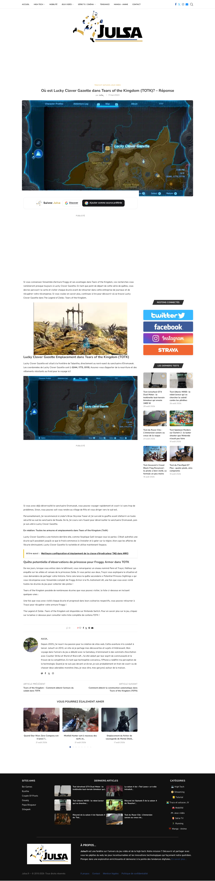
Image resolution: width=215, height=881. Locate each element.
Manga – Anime (121, 4)
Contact (136, 4)
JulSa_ (101, 95)
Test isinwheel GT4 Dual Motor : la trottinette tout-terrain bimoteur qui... (89, 788)
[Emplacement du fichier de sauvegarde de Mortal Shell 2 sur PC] (119, 720)
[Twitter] (179, 4)
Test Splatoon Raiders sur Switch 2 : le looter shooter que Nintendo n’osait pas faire (180, 434)
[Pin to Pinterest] (89, 628)
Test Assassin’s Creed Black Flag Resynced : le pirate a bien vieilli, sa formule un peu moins (155, 469)
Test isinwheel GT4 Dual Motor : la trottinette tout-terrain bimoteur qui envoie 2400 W (154, 397)
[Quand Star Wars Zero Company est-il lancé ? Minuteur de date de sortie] (41, 720)
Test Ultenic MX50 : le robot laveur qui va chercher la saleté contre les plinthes (180, 396)
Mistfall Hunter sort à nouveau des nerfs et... (80, 737)
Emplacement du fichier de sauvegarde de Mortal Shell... (119, 737)
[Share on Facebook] (83, 628)
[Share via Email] (92, 628)
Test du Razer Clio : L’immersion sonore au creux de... (138, 816)
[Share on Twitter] (86, 628)
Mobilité (53, 4)
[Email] (187, 4)
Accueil (25, 4)
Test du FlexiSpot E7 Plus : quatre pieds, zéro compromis (181, 468)
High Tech (38, 4)
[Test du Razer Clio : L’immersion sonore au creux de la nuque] (155, 418)
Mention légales (111, 873)
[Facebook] (175, 4)
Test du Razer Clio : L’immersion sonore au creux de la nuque (154, 433)
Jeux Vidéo (67, 4)
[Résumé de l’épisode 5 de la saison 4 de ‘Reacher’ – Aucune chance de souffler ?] (114, 805)
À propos (84, 873)
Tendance (105, 4)
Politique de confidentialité (135, 873)
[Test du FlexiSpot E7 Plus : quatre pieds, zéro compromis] (181, 454)
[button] (27, 727)
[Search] (191, 4)
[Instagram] (183, 4)
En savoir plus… (179, 859)
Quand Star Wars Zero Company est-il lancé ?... (41, 737)
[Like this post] (80, 628)
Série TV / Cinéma (86, 4)
